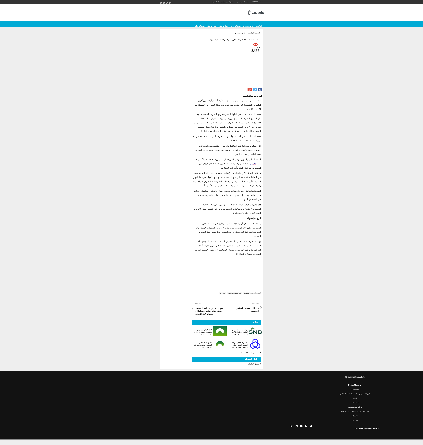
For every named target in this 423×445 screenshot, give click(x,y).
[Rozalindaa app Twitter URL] (311, 426)
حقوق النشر (229, 2)
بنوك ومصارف (248, 26)
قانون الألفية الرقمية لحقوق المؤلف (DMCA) (355, 411)
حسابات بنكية (212, 26)
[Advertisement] (226, 72)
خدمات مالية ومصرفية (355, 407)
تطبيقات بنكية (200, 26)
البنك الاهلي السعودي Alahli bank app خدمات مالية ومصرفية (203, 332)
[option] (226, 48)
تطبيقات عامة (236, 26)
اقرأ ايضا (255, 322)
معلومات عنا (355, 389)
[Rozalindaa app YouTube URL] (301, 426)
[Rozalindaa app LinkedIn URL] (296, 426)
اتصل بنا (223, 2)
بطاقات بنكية (223, 26)
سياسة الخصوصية (244, 2)
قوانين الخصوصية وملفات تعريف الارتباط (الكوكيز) (355, 394)
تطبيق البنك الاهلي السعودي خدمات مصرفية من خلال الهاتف (203, 345)
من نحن (236, 2)
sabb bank (222, 293)
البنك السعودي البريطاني (234, 293)
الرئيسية (259, 26)
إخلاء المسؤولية (215, 2)
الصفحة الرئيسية (254, 33)
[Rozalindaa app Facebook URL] (306, 426)
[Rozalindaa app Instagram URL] (291, 426)
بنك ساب (246, 293)
